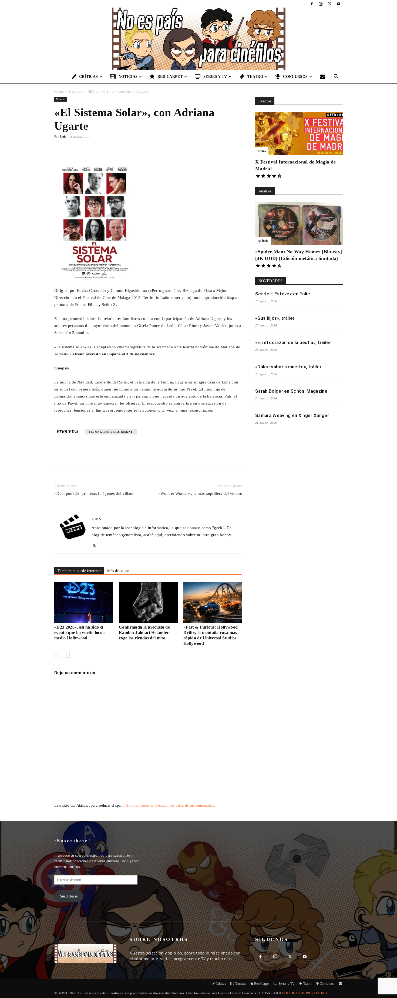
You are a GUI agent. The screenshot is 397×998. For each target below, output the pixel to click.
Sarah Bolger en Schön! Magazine (291, 391)
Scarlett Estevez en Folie (282, 293)
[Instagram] (321, 4)
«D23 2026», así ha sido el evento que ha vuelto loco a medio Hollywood (80, 632)
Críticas (88, 77)
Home (59, 91)
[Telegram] (142, 460)
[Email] (129, 460)
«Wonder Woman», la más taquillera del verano (200, 493)
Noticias (128, 77)
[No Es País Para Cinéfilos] (198, 39)
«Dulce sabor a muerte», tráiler (288, 366)
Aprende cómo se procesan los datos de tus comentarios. (171, 805)
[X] (330, 4)
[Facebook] (312, 4)
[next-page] (66, 654)
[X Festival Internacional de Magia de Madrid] (299, 133)
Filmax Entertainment (111, 431)
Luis (63, 136)
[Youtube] (339, 4)
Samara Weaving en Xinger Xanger (292, 415)
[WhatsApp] (117, 460)
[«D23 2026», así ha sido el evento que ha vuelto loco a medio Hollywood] (83, 602)
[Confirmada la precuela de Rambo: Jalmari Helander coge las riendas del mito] (148, 602)
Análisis (263, 240)
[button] (336, 77)
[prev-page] (57, 654)
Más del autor (118, 571)
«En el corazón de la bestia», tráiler (293, 342)
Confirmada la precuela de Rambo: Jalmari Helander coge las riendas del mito (144, 632)
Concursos (295, 77)
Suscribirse (69, 896)
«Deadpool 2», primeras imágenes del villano (94, 493)
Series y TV (215, 77)
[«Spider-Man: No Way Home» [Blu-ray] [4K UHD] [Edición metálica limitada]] (299, 223)
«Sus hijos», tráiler (274, 318)
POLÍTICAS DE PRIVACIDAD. (305, 993)
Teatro (255, 77)
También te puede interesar (79, 571)
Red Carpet (170, 77)
